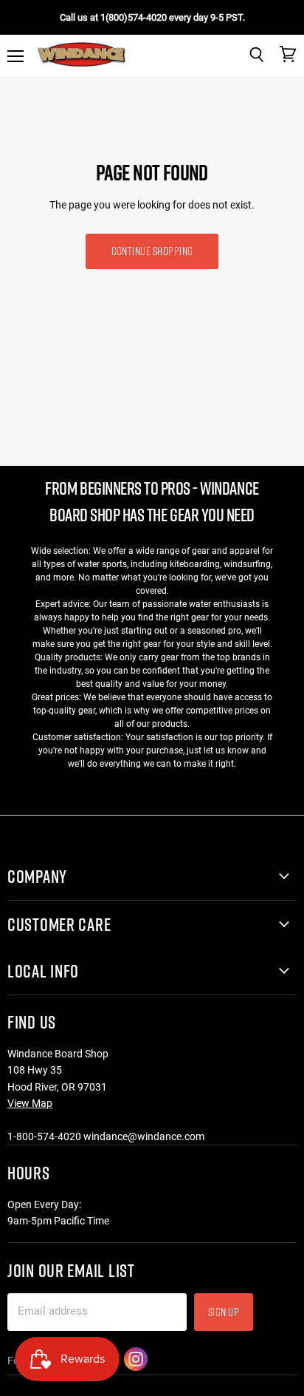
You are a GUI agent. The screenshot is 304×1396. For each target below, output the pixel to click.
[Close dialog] (289, 1188)
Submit (228, 1361)
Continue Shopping (152, 250)
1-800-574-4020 (44, 1136)
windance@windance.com (143, 1136)
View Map (29, 1103)
